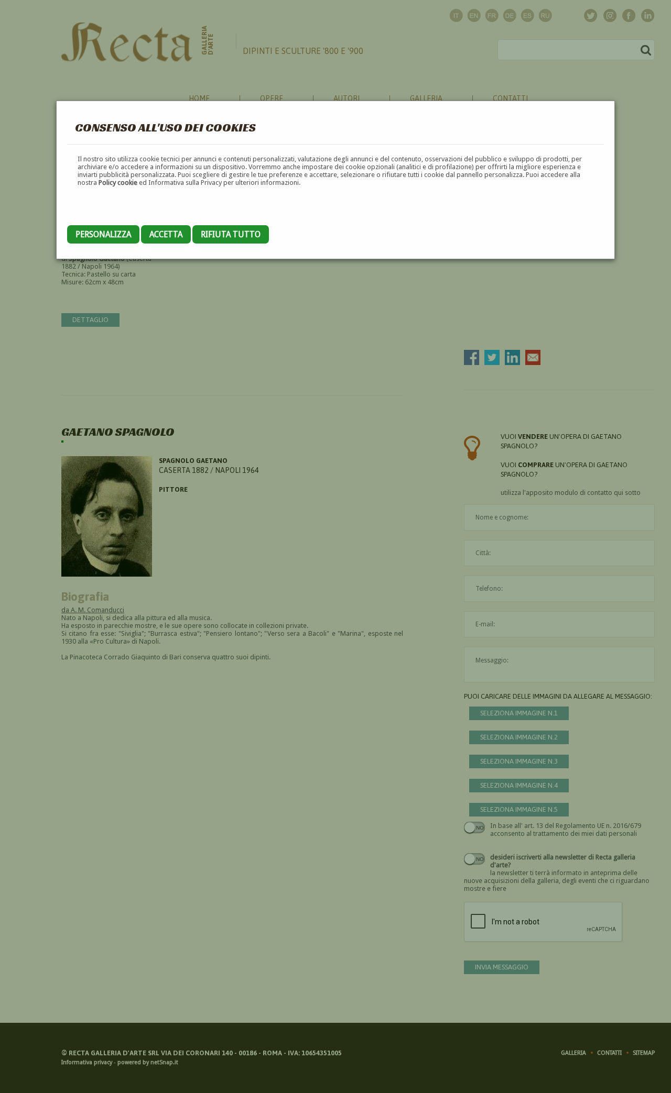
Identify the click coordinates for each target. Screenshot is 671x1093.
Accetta (165, 234)
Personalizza (103, 234)
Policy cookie (118, 182)
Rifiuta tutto (231, 234)
